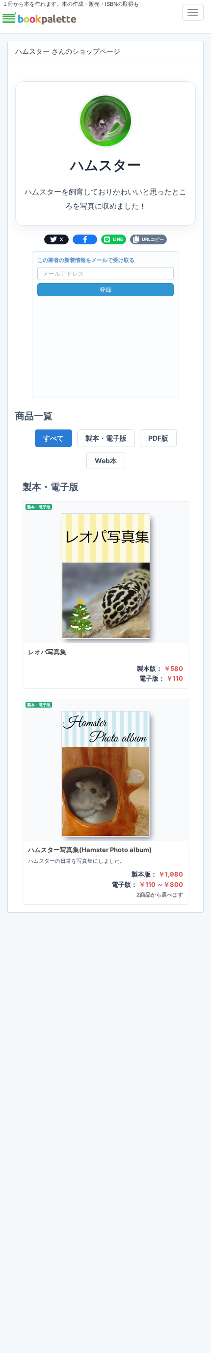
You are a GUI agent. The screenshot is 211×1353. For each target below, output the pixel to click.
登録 (105, 289)
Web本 (106, 460)
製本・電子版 (106, 438)
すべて (53, 438)
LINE (118, 239)
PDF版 (158, 438)
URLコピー (153, 239)
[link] (105, 595)
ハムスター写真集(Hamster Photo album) (90, 850)
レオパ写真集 (47, 652)
